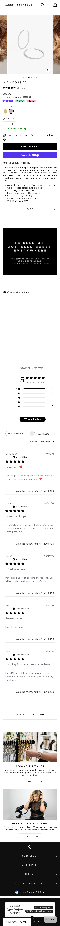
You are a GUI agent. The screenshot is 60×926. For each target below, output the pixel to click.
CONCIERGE (29, 856)
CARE (30, 209)
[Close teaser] (32, 917)
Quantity (8, 119)
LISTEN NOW (30, 836)
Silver (11, 111)
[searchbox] (17, 433)
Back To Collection (30, 715)
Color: (8, 106)
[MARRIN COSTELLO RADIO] (30, 804)
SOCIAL (29, 874)
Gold (5, 111)
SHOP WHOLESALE (30, 781)
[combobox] (42, 441)
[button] (17, 922)
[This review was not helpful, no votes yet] (51, 491)
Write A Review (32, 419)
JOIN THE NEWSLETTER (29, 883)
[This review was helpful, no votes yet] (45, 491)
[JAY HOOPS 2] (10, 343)
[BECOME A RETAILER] (30, 747)
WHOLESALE (29, 865)
